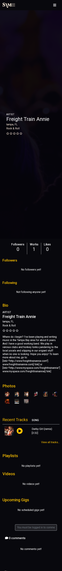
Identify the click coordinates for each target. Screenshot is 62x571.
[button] (20, 431)
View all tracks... (50, 442)
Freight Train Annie (27, 119)
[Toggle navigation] (54, 5)
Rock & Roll (13, 128)
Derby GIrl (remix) (42, 429)
